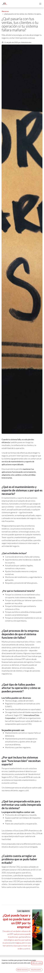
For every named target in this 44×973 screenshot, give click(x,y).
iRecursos (5, 11)
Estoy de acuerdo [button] (36, 969)
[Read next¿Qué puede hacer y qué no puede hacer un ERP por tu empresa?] (37, 929)
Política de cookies (37, 963)
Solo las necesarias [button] (22, 969)
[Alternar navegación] (40, 3)
